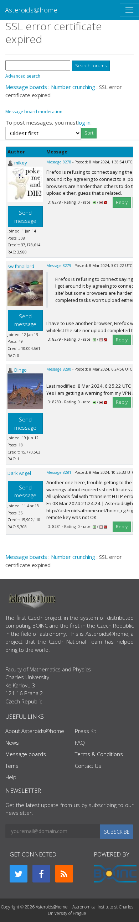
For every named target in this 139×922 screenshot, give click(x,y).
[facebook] (41, 873)
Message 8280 (58, 369)
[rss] (64, 873)
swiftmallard (20, 266)
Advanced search (22, 76)
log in (84, 122)
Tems (12, 765)
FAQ (80, 742)
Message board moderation (33, 112)
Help (10, 777)
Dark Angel (19, 473)
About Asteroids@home (34, 730)
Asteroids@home (31, 9)
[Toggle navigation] (129, 10)
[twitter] (18, 873)
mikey (20, 162)
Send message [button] (25, 216)
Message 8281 (58, 472)
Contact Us (88, 765)
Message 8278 (58, 161)
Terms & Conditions (99, 754)
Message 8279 (58, 265)
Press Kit (85, 730)
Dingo (20, 370)
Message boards (26, 86)
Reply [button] (122, 202)
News (12, 742)
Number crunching (73, 86)
